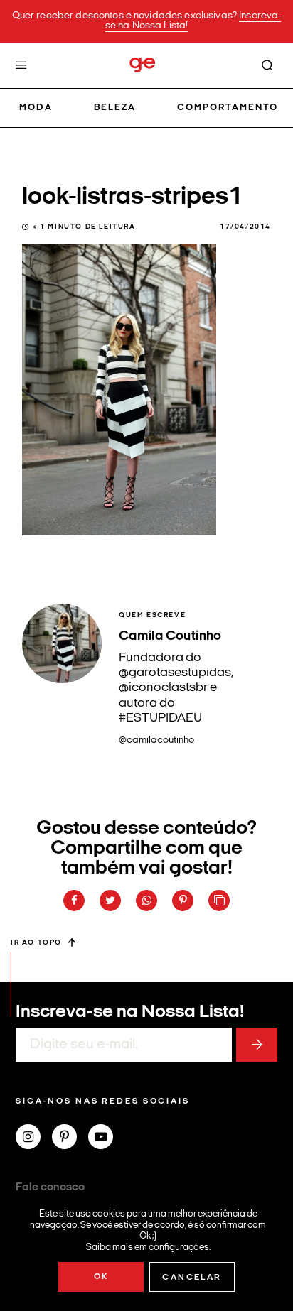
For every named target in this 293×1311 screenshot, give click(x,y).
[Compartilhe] (219, 900)
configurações (179, 1246)
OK (101, 1277)
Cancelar (191, 1277)
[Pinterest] (70, 1138)
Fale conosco (50, 1187)
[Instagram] (34, 1138)
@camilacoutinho (156, 740)
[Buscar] (267, 65)
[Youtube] (106, 1138)
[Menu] (21, 65)
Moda (36, 107)
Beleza (115, 107)
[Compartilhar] (74, 900)
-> (256, 1045)
